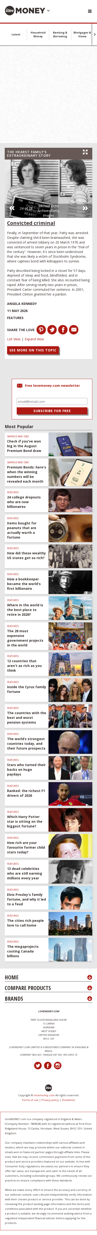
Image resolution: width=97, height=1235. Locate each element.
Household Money (38, 34)
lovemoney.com (44, 1095)
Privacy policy (50, 1100)
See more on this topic (33, 350)
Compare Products (28, 988)
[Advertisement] (48, 94)
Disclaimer (68, 1100)
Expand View (34, 339)
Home (11, 977)
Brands (14, 998)
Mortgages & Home (82, 34)
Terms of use (30, 1100)
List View (13, 339)
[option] (48, 189)
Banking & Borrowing (60, 34)
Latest (16, 34)
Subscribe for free (52, 411)
